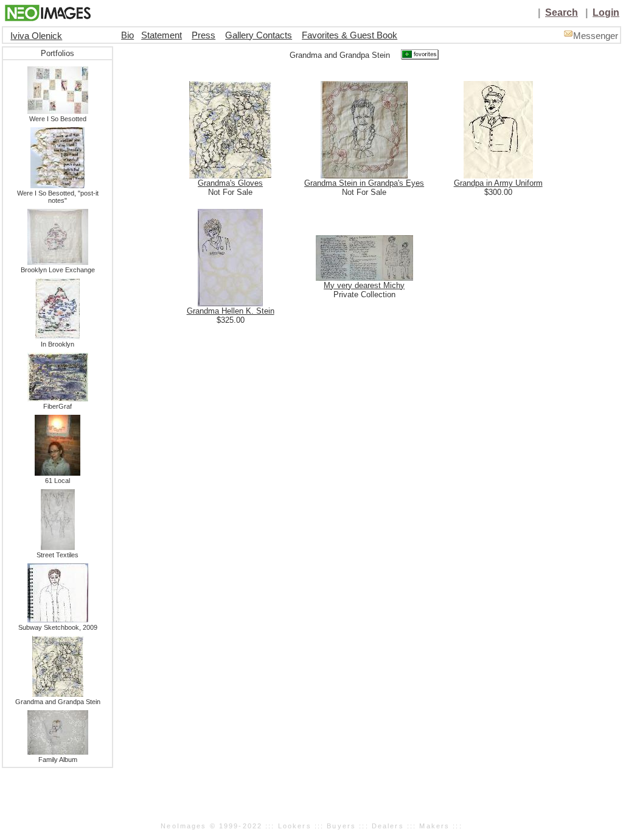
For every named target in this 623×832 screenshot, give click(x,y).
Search (561, 12)
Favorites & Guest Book (349, 35)
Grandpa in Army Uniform (498, 183)
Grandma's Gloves (230, 183)
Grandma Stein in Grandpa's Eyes (364, 183)
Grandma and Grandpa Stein (57, 701)
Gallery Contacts (258, 35)
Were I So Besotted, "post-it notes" (58, 196)
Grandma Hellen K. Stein (230, 311)
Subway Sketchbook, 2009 (57, 627)
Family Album (57, 759)
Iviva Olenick (36, 36)
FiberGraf (57, 406)
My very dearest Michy (364, 285)
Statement (161, 35)
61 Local (57, 480)
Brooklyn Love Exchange (58, 269)
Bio (127, 35)
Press (203, 35)
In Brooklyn (57, 344)
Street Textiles (57, 555)
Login (606, 12)
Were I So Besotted (57, 118)
